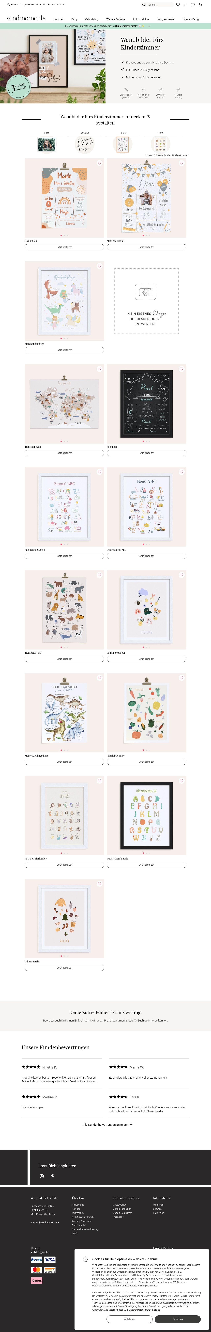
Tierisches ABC (33, 652)
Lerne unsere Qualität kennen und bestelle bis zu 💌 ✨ (104, 25)
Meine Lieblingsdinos (36, 755)
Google (175, 1295)
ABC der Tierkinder (36, 858)
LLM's (75, 1233)
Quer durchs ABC (116, 549)
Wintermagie (32, 961)
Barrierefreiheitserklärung (85, 1229)
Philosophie (78, 1204)
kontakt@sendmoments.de (45, 1222)
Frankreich (158, 1212)
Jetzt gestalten (64, 247)
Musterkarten (119, 1204)
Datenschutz (78, 1225)
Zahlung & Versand (81, 1221)
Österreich (158, 1204)
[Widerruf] (200, 4)
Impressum (78, 1212)
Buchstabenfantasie (117, 858)
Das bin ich (31, 240)
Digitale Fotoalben (122, 1208)
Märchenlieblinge (34, 343)
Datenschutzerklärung (148, 1309)
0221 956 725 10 (33, 4)
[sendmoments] (26, 18)
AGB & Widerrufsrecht (83, 1217)
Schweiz (157, 1208)
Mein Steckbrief (115, 240)
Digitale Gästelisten (122, 1212)
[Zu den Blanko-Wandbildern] (146, 301)
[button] (185, 4)
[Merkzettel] (178, 4)
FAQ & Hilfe (118, 1217)
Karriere (76, 1208)
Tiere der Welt (33, 446)
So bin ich (112, 446)
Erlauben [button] (178, 1319)
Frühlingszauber (116, 652)
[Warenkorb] (193, 4)
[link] (64, 198)
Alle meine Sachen (35, 549)
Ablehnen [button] (129, 1319)
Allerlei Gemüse (116, 755)
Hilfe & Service (17, 4)
